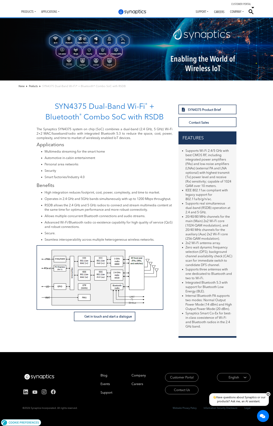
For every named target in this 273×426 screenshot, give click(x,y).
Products (27, 12)
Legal (247, 407)
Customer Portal (182, 377)
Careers (219, 12)
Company (235, 12)
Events (105, 384)
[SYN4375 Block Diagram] (100, 277)
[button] (21, 422)
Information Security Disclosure (220, 407)
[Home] (132, 12)
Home (22, 86)
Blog (104, 375)
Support (201, 12)
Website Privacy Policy (185, 407)
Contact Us (182, 390)
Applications (49, 12)
